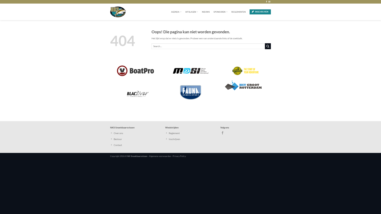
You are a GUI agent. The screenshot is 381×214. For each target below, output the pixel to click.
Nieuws (206, 12)
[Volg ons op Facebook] (266, 2)
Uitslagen (190, 12)
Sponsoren (219, 12)
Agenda (175, 12)
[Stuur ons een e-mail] (269, 2)
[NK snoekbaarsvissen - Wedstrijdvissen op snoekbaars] (118, 12)
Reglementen (238, 12)
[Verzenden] (268, 46)
